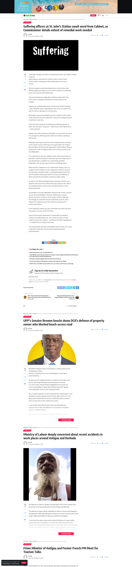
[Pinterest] (54, 242)
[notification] (98, 15)
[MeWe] (56, 242)
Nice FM (30, 34)
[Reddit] (48, 242)
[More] (64, 242)
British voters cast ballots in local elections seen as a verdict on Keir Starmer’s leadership (51, 263)
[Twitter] (46, 242)
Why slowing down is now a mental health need (41, 252)
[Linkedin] (51, 242)
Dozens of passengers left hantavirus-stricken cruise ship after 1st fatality (48, 261)
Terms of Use (15, 563)
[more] (43, 15)
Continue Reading (66, 420)
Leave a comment (72, 305)
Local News (27, 22)
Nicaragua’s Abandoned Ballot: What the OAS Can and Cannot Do (45, 258)
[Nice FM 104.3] (31, 15)
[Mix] (59, 242)
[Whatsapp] (62, 242)
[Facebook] (43, 242)
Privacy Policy (6, 563)
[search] (100, 15)
